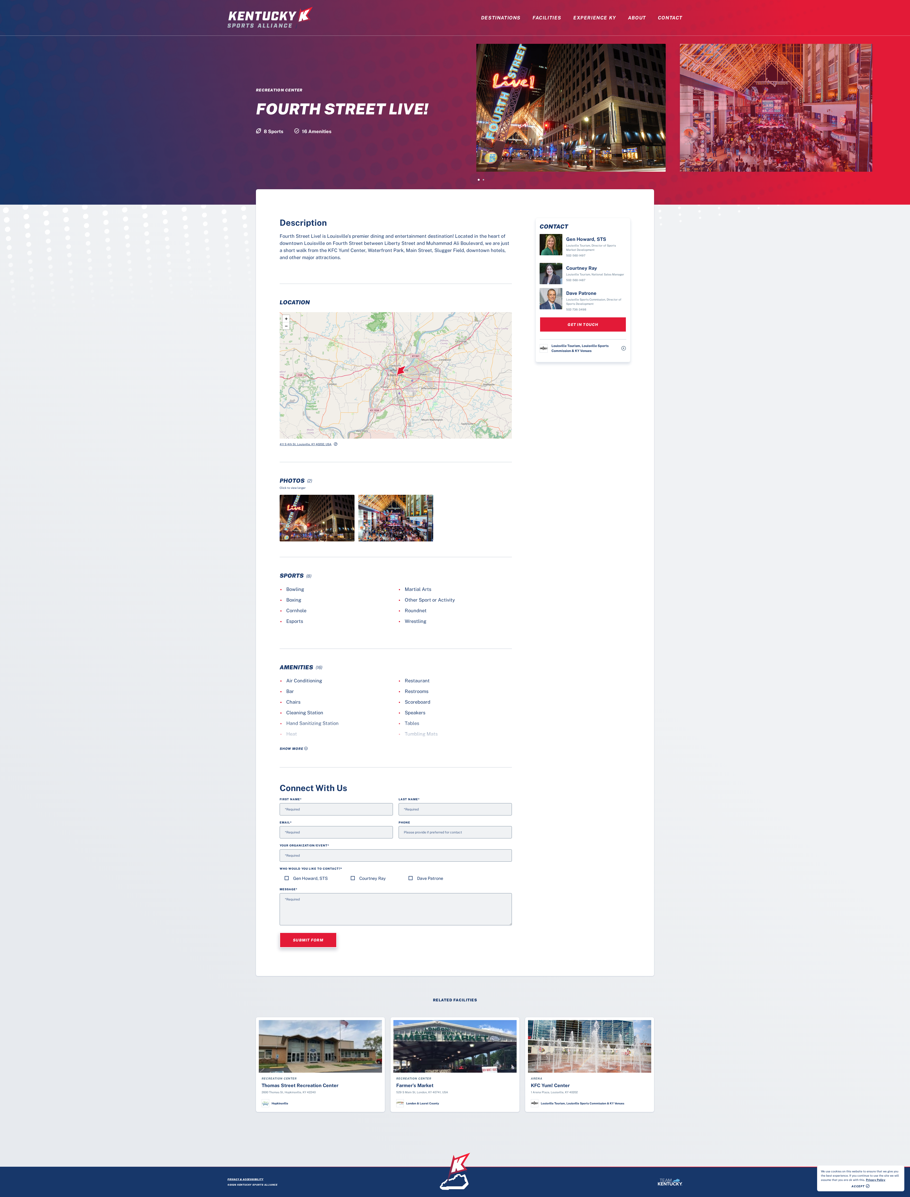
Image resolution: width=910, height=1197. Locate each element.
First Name (291, 799)
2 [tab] (483, 179)
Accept (858, 1186)
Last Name (409, 799)
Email (286, 822)
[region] (860, 1178)
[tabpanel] (579, 108)
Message (288, 889)
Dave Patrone (430, 878)
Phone (404, 822)
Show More (292, 749)
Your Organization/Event (304, 845)
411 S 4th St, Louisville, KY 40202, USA (306, 444)
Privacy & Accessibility (245, 1179)
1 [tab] (478, 179)
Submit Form (308, 940)
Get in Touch (583, 324)
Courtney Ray (372, 878)
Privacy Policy (875, 1180)
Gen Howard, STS (310, 878)
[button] (401, 371)
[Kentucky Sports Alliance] (270, 18)
